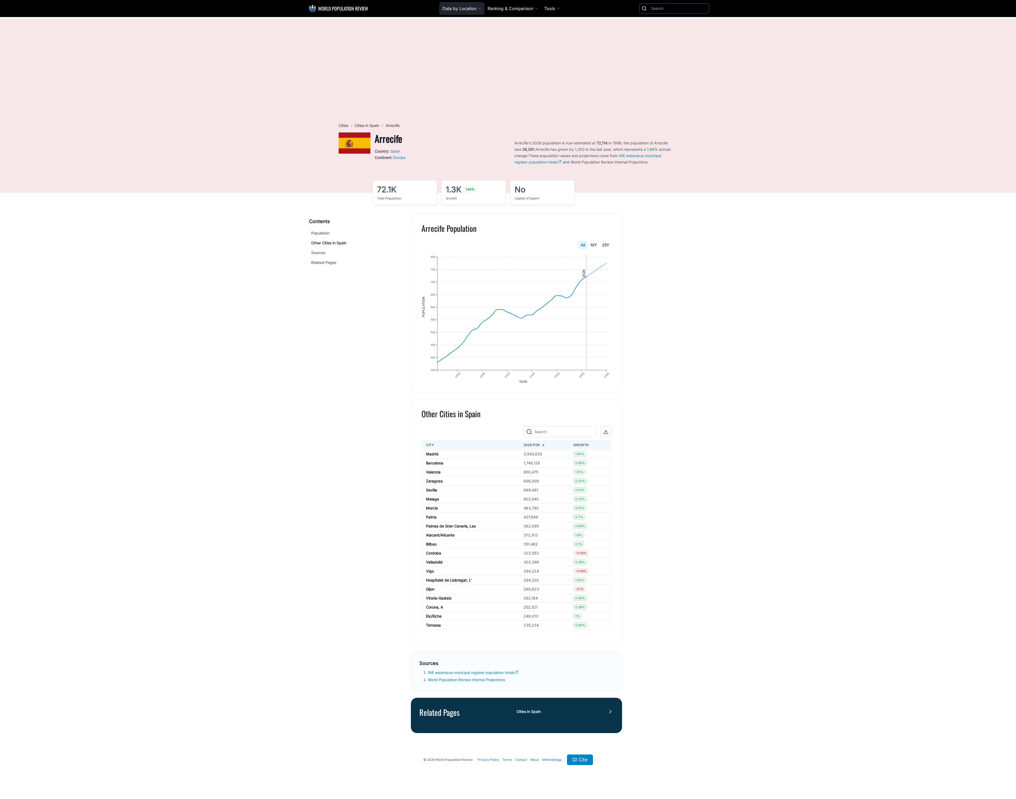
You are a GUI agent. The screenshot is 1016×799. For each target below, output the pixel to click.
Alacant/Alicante (440, 535)
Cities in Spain (367, 125)
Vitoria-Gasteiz (439, 598)
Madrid (432, 454)
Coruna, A (434, 607)
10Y (593, 245)
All (583, 245)
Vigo (430, 571)
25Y (605, 245)
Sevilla (431, 490)
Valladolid (434, 562)
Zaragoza (434, 481)
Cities (343, 125)
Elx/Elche (434, 616)
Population (320, 233)
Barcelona (434, 463)
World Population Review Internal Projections (466, 679)
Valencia (433, 472)
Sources (318, 252)
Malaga (432, 499)
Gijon (430, 589)
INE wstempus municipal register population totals (471, 672)
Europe (399, 157)
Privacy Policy (488, 760)
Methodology (552, 760)
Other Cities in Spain (328, 243)
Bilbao (431, 544)
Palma (431, 517)
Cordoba (433, 553)
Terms (507, 760)
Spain (395, 151)
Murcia (432, 508)
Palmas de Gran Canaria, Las (451, 526)
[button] (605, 431)
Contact (521, 760)
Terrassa (433, 625)
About (534, 760)
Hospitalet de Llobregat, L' (449, 580)
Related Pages (323, 262)
